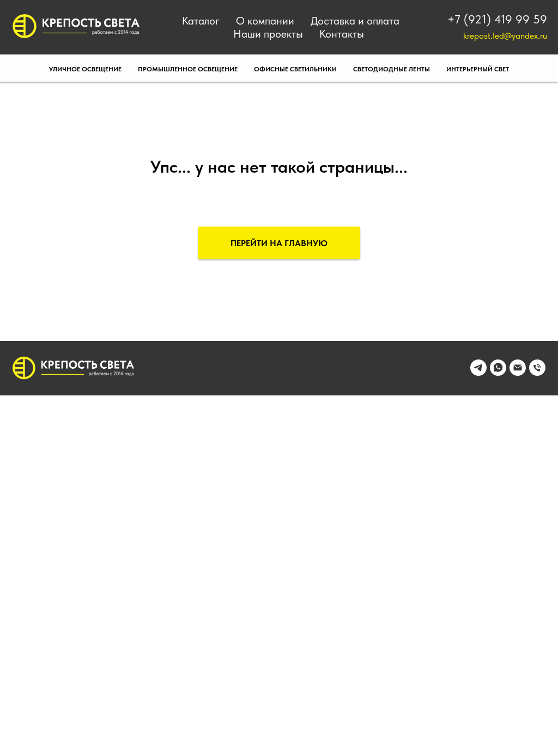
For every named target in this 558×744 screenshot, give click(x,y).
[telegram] (478, 372)
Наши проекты (268, 33)
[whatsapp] (498, 372)
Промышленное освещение (188, 69)
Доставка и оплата (355, 20)
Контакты (341, 33)
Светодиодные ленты (391, 69)
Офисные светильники (295, 69)
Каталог (201, 20)
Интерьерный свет (477, 69)
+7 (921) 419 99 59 (497, 19)
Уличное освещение (85, 69)
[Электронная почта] (518, 372)
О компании (265, 20)
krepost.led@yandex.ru (505, 36)
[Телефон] (537, 372)
